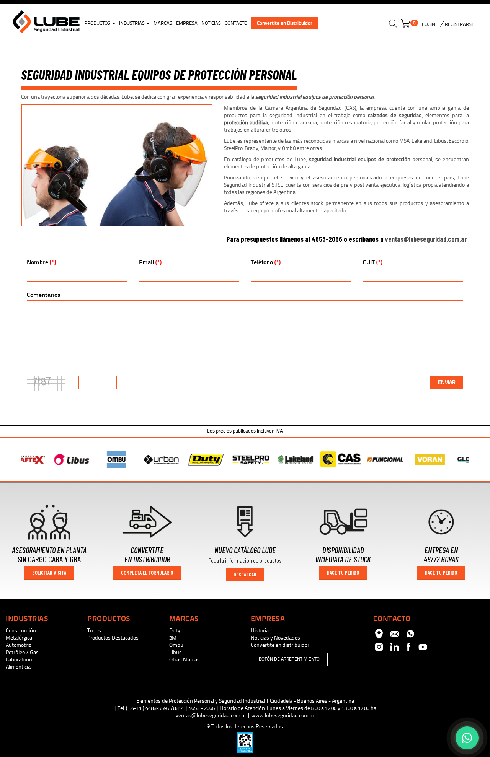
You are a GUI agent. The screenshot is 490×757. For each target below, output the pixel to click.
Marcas (163, 23)
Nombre (41, 262)
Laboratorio (19, 659)
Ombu (176, 645)
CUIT (372, 262)
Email (150, 262)
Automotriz (18, 645)
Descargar (245, 574)
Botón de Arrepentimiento (289, 659)
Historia (260, 630)
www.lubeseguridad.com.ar (282, 715)
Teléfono (266, 262)
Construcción (21, 630)
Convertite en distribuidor (280, 645)
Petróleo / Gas (22, 652)
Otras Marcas (184, 659)
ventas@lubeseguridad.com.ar (426, 239)
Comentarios (43, 294)
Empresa (187, 23)
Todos (94, 630)
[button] (393, 24)
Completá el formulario (147, 572)
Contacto (236, 23)
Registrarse (459, 24)
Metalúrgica (19, 638)
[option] (46, 459)
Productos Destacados (113, 638)
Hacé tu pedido (343, 572)
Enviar (447, 382)
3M (172, 638)
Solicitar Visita (49, 572)
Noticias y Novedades (275, 638)
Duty (174, 630)
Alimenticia (18, 667)
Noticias (211, 23)
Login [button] (428, 24)
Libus (175, 652)
